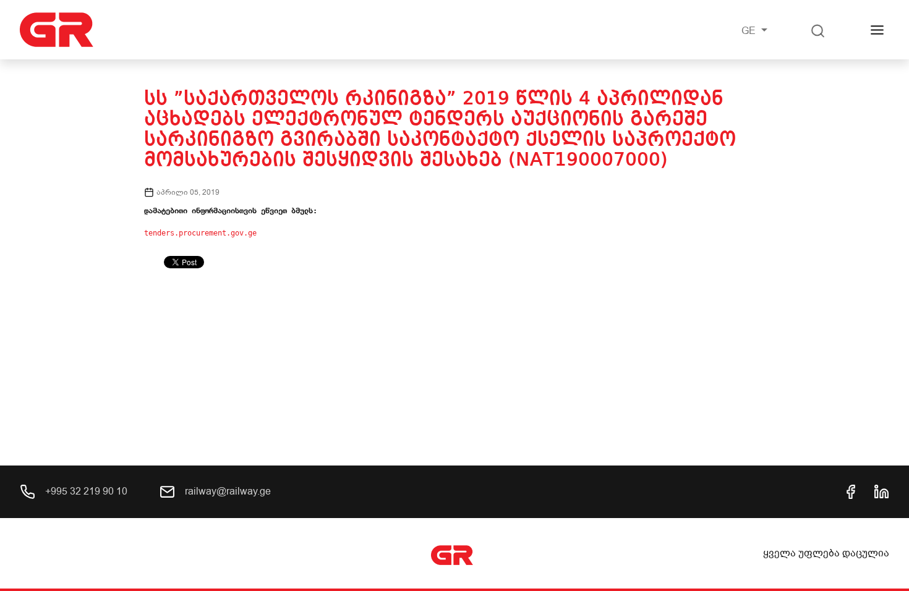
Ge (749, 31)
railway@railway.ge (226, 491)
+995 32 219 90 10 (85, 491)
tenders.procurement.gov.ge (200, 233)
